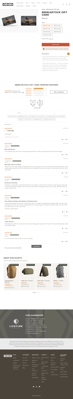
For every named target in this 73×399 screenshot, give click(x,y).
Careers (24, 363)
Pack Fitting (63, 374)
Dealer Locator (36, 357)
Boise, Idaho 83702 (44, 362)
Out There (25, 360)
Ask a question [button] (59, 92)
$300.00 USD (46, 31)
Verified (36, 107)
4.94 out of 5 (16, 91)
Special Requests (43, 378)
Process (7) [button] (42, 116)
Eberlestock (38, 395)
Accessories (16, 360)
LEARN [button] (53, 354)
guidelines (35, 333)
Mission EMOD (55, 367)
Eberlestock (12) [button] (22, 116)
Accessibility (35, 377)
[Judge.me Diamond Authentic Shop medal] (33, 103)
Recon (52, 372)
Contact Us (44, 370)
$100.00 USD (46, 25)
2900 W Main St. (45, 358)
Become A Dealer (35, 361)
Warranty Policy (62, 368)
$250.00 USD (57, 28)
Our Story (25, 357)
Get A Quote (63, 371)
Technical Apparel (53, 363)
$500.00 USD (57, 31)
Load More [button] (36, 246)
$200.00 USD (46, 28)
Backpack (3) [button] (37, 119)
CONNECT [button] (44, 354)
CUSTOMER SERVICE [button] (63, 355)
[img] (8, 128)
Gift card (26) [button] (12, 116)
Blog (23, 368)
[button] (20, 2)
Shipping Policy (62, 359)
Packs (14, 357)
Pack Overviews (34, 369)
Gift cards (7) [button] (32, 116)
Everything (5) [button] (51, 116)
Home (43, 9)
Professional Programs (35, 365)
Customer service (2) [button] (49, 119)
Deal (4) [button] (21, 119)
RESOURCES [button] (35, 354)
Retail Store (25, 365)
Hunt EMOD (54, 369)
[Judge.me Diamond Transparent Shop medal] (40, 103)
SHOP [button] (14, 354)
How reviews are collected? (13, 247)
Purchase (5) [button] (61, 116)
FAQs (42, 381)
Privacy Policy (64, 376)
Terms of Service (34, 374)
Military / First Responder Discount (16, 367)
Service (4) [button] (28, 119)
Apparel (15, 363)
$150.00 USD (57, 25)
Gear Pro (53, 357)
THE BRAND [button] (25, 354)
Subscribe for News (44, 374)
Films (52, 360)
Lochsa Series (54, 374)
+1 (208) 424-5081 (44, 367)
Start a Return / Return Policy (64, 364)
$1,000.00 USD (47, 34)
